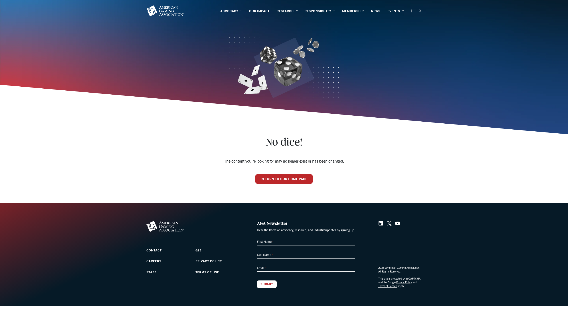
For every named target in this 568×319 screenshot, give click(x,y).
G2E (198, 250)
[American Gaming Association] (165, 10)
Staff (151, 272)
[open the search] (420, 11)
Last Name (265, 254)
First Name (265, 241)
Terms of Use (207, 272)
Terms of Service (387, 286)
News (375, 11)
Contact (154, 250)
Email (261, 267)
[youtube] (397, 223)
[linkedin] (380, 223)
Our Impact (259, 11)
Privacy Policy (208, 261)
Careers (153, 261)
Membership (353, 11)
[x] (389, 223)
